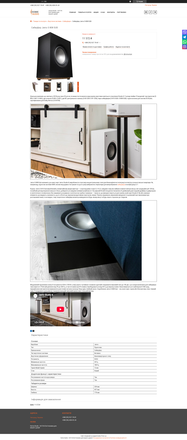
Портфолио (121, 12)
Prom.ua (103, 436)
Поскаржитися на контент (101, 438)
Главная (72, 12)
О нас (103, 12)
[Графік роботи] (146, 12)
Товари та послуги (39, 21)
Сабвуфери (67, 21)
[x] (33, 331)
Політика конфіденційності (118, 438)
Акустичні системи (54, 21)
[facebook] (31, 331)
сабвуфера (121, 184)
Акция (96, 12)
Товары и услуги (84, 12)
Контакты (111, 12)
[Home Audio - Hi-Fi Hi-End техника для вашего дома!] (38, 12)
